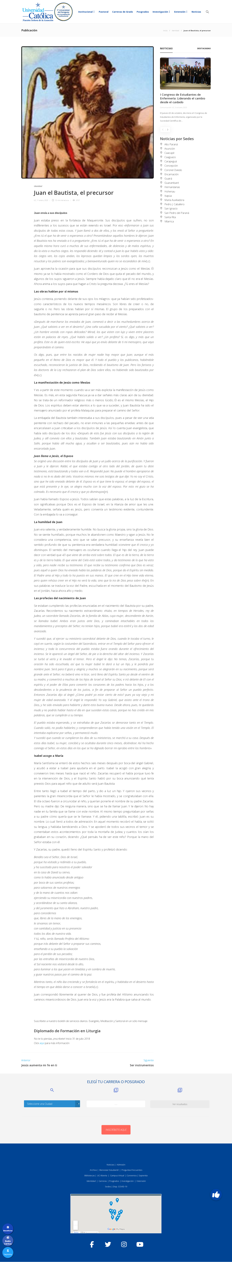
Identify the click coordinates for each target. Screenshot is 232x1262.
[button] (216, 1194)
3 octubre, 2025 (181, 107)
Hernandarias (172, 187)
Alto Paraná (171, 144)
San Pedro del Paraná (176, 213)
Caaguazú (170, 157)
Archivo (93, 1170)
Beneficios (7, 1231)
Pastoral (103, 11)
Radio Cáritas (8, 1242)
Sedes (108, 1186)
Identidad (175, 30)
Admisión (121, 1164)
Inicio (165, 30)
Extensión (179, 11)
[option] (185, 90)
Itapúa (168, 195)
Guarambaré (171, 183)
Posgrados (143, 11)
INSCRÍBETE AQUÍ (116, 1130)
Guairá (168, 178)
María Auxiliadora (174, 200)
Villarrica (169, 221)
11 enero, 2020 (42, 200)
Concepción (171, 165)
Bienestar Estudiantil (109, 1170)
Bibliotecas (89, 1175)
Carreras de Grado (122, 11)
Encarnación (171, 174)
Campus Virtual (117, 1175)
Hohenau (169, 191)
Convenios (132, 1175)
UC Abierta (102, 1175)
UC (35, 200)
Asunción (169, 148)
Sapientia (143, 1175)
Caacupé (169, 153)
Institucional (85, 11)
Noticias (196, 11)
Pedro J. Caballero (174, 204)
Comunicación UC (167, 107)
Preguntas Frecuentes (132, 1170)
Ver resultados (180, 1104)
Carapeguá (170, 161)
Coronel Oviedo (173, 170)
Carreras (103, 1181)
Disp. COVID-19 (120, 1186)
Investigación (160, 11)
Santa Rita (170, 217)
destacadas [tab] (204, 48)
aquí (41, 1043)
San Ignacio (171, 208)
